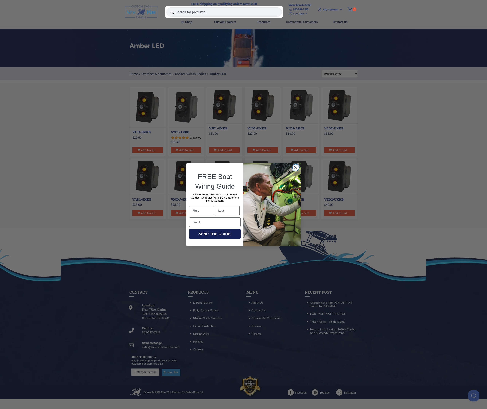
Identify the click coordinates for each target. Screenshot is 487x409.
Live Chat (298, 13)
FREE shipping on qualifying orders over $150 (224, 4)
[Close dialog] (295, 167)
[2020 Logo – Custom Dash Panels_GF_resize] (141, 7)
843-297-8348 (300, 9)
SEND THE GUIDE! (215, 234)
